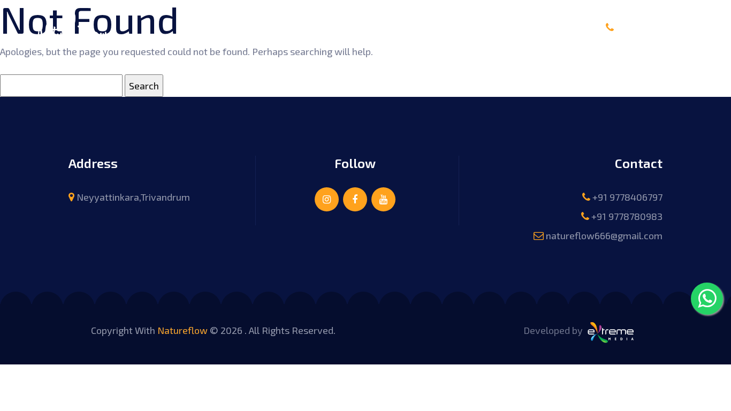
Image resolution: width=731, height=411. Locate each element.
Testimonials (435, 26)
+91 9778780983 (627, 216)
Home (229, 26)
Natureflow (182, 330)
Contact (498, 26)
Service (318, 26)
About (272, 26)
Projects (370, 26)
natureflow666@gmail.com (604, 235)
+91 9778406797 (661, 27)
